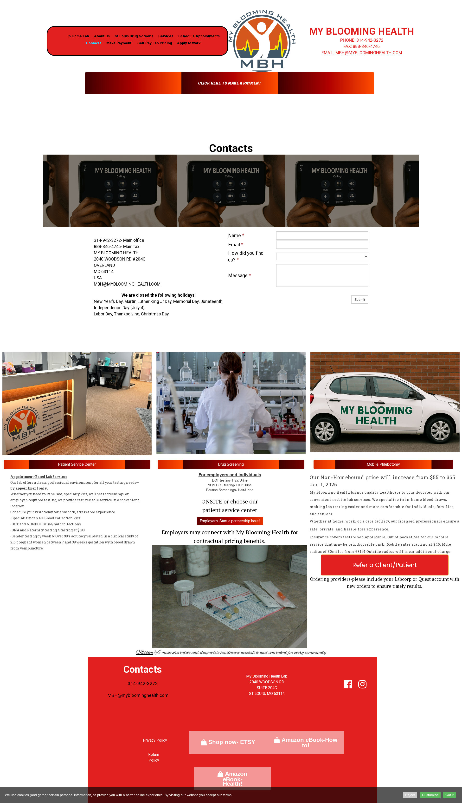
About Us (102, 36)
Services (165, 36)
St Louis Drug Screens (134, 36)
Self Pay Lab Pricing (154, 43)
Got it (449, 795)
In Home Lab (78, 36)
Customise (430, 795)
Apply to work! (189, 43)
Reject (410, 795)
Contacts (93, 43)
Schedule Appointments (199, 36)
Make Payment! (119, 43)
